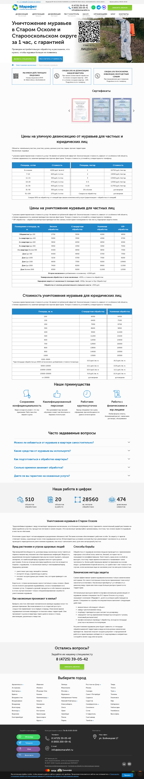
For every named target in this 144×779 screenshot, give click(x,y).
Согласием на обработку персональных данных (62, 776)
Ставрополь (91, 714)
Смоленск (90, 707)
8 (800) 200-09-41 (80, 8)
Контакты (124, 15)
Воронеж (15, 714)
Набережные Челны (69, 698)
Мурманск (65, 694)
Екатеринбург (17, 717)
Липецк (64, 684)
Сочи (88, 711)
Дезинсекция (22, 15)
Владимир (16, 704)
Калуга (39, 701)
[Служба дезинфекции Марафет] (13, 65)
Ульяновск (115, 698)
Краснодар (41, 714)
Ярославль (115, 714)
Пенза (63, 717)
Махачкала (65, 688)
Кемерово (41, 704)
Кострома (41, 711)
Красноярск (41, 717)
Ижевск (40, 688)
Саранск (89, 698)
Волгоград (16, 707)
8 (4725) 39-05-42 (80, 6)
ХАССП (86, 15)
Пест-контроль (71, 15)
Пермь (63, 720)
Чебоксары (115, 707)
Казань (39, 694)
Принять (127, 775)
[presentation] (69, 111)
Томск (113, 688)
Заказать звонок (119, 8)
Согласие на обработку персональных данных (83, 766)
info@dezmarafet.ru (81, 10)
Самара (89, 691)
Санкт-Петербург (93, 694)
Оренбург (65, 714)
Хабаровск (115, 704)
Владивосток (17, 698)
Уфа (112, 701)
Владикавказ (17, 701)
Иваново (40, 684)
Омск (63, 707)
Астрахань (16, 688)
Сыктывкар (90, 717)
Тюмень (114, 694)
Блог (113, 14)
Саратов (89, 701)
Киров (39, 707)
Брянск (14, 694)
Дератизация (38, 15)
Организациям (100, 15)
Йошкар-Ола (42, 691)
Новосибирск (66, 704)
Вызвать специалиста (24, 59)
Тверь (113, 684)
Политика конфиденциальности (56, 766)
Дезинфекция (54, 15)
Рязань (88, 688)
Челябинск (115, 711)
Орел (63, 711)
